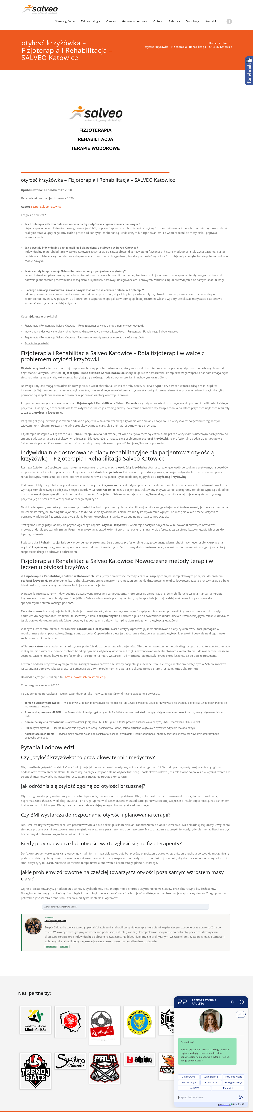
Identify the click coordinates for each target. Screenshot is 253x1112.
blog (224, 43)
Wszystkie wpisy (51, 947)
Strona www (64, 947)
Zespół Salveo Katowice (46, 206)
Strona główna (65, 21)
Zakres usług (89, 21)
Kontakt (210, 21)
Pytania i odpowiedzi (37, 343)
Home (213, 43)
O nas (110, 21)
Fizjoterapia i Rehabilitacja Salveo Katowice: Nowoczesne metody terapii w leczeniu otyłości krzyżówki (84, 337)
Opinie (157, 21)
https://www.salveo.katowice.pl (85, 677)
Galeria (173, 21)
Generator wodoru (134, 21)
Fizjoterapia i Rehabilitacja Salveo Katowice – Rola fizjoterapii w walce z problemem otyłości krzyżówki (84, 325)
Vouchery (192, 21)
